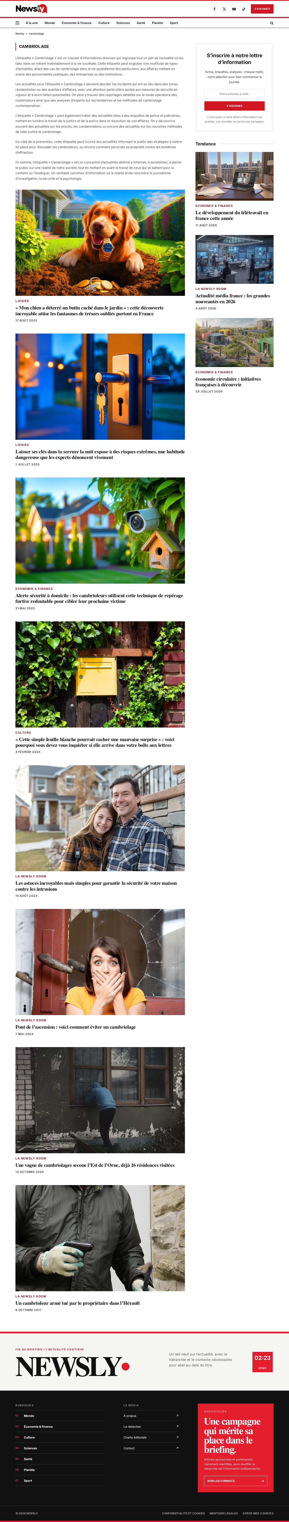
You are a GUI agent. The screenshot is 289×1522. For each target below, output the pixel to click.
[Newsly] (31, 8)
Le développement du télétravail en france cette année (231, 215)
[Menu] (17, 23)
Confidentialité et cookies (183, 1513)
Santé (141, 23)
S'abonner (262, 8)
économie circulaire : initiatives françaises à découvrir (228, 381)
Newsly (19, 33)
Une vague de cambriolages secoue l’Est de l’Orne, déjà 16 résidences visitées (94, 1165)
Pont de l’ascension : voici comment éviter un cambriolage (75, 1026)
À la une (32, 23)
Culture (104, 23)
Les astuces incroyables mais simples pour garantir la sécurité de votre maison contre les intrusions (96, 885)
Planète (157, 23)
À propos (151, 1416)
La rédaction (151, 1426)
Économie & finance (77, 23)
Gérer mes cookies (258, 1513)
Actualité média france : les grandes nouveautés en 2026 (232, 298)
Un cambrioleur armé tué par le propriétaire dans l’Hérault (77, 1302)
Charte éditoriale (151, 1437)
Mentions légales (224, 1513)
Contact (151, 1448)
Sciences (123, 23)
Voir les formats (235, 1481)
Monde (50, 23)
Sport (174, 23)
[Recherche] (272, 23)
